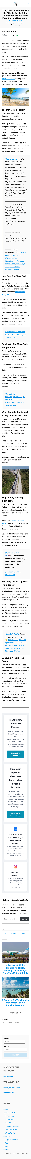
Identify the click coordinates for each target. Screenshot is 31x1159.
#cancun (23, 643)
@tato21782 (10, 394)
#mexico (22, 640)
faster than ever (8, 79)
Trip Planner (9, 1119)
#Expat (15, 258)
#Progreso (20, 261)
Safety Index (9, 1116)
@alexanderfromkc (12, 159)
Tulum (7, 1143)
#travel (8, 645)
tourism (23, 933)
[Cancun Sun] (15, 3)
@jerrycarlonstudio (12, 553)
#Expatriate (9, 261)
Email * (7, 1046)
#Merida (8, 255)
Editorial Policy (8, 1092)
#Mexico (22, 252)
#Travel (8, 258)
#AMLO (8, 334)
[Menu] (2, 3)
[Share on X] (13, 35)
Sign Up (24, 919)
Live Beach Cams (11, 1129)
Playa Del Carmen (11, 1140)
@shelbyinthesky (12, 634)
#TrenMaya (20, 332)
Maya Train (14, 933)
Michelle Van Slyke (16, 20)
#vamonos (18, 397)
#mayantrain (10, 264)
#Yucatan (17, 255)
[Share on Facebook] (10, 35)
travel (4, 937)
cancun (5, 933)
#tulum (16, 643)
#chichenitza (13, 640)
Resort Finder (10, 1123)
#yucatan (9, 643)
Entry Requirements (12, 1126)
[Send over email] (17, 35)
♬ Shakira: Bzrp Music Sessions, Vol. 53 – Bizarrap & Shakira (15, 648)
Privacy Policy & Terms (11, 1088)
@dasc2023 (10, 332)
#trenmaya (20, 264)
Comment (6, 1019)
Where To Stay (10, 1133)
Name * (7, 1038)
